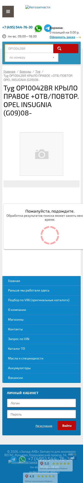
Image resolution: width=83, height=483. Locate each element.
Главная (14, 281)
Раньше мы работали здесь (28, 290)
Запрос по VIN (18, 339)
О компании (17, 310)
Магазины (16, 319)
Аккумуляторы (19, 368)
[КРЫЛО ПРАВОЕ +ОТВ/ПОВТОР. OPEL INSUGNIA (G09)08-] (41, 154)
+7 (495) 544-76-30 (17, 27)
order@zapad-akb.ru (44, 472)
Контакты (15, 329)
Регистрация (44, 425)
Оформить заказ (62, 37)
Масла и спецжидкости (25, 358)
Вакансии (15, 378)
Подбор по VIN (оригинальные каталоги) (38, 300)
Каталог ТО (16, 348)
